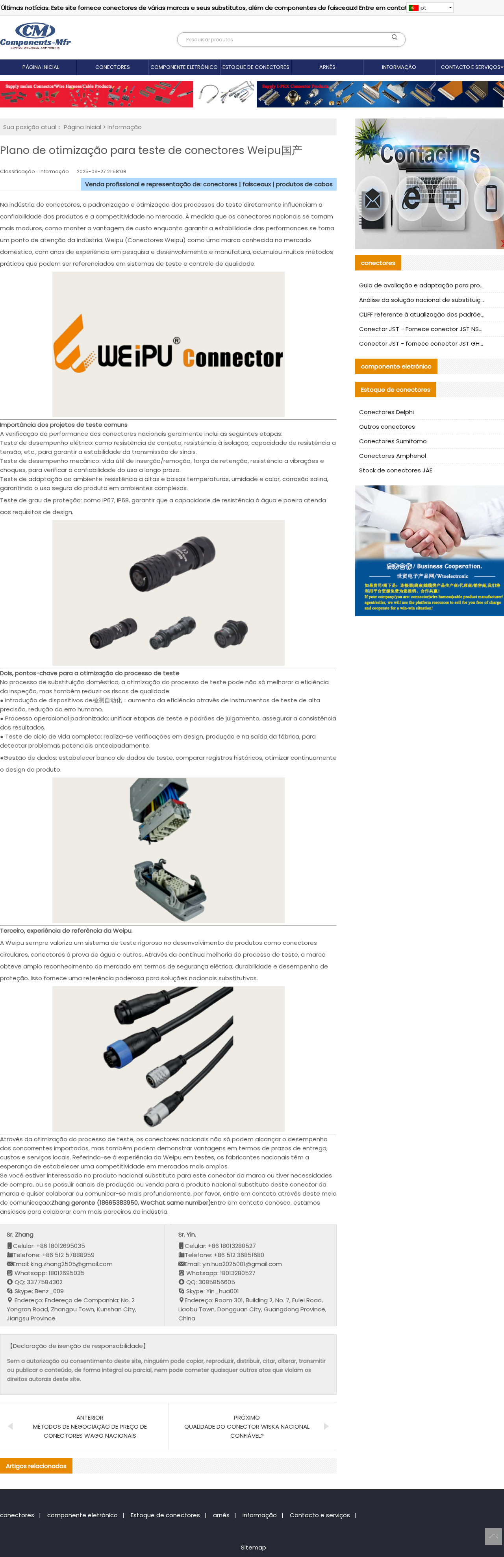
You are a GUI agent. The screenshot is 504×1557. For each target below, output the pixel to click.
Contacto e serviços (320, 1515)
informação (399, 67)
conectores (112, 67)
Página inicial (40, 67)
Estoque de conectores (255, 67)
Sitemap (253, 1547)
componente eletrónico (184, 67)
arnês (327, 67)
